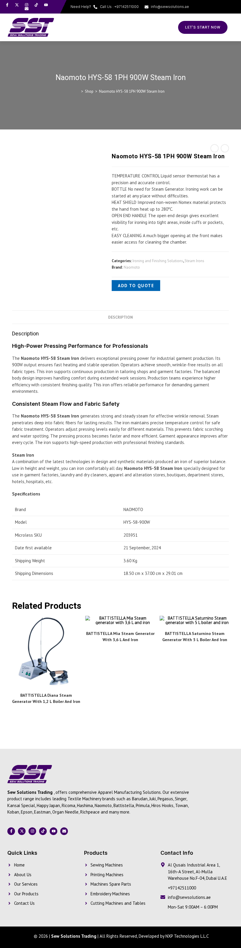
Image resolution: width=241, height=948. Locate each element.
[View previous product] (214, 148)
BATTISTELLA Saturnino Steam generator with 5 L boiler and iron (194, 636)
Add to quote (136, 285)
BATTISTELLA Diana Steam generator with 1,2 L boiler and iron (46, 698)
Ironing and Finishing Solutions (158, 260)
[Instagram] (27, 5)
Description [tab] (120, 317)
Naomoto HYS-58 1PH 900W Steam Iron (132, 91)
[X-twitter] (17, 5)
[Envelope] (27, 9)
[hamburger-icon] (158, 27)
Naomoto (132, 267)
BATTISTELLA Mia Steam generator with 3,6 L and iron (120, 636)
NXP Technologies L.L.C (187, 936)
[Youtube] (46, 5)
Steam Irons (194, 260)
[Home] (77, 91)
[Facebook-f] (7, 5)
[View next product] (225, 148)
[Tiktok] (36, 5)
